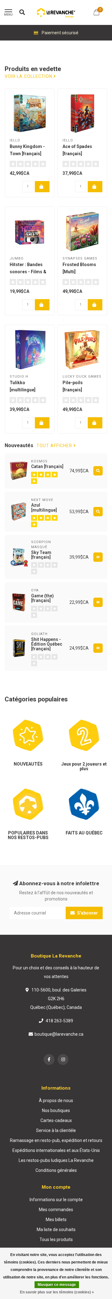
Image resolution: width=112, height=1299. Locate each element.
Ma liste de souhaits (56, 1229)
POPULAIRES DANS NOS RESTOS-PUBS (24, 787)
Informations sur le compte (56, 1199)
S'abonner (87, 912)
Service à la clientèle (56, 1130)
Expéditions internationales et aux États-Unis (56, 1150)
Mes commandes (56, 1209)
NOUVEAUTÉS (19, 715)
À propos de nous (56, 1100)
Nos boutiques (56, 1110)
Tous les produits (56, 1239)
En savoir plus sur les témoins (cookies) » (57, 1292)
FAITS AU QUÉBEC (78, 783)
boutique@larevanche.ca (59, 1034)
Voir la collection (29, 76)
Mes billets (56, 1219)
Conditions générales (56, 1170)
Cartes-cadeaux (56, 1120)
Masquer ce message (57, 1284)
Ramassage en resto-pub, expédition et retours (56, 1140)
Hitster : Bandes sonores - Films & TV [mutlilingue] (28, 271)
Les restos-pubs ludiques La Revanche (56, 1160)
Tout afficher (54, 445)
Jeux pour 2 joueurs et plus (82, 718)
